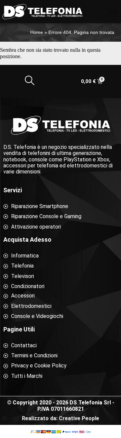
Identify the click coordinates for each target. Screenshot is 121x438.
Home (36, 32)
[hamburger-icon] (113, 11)
